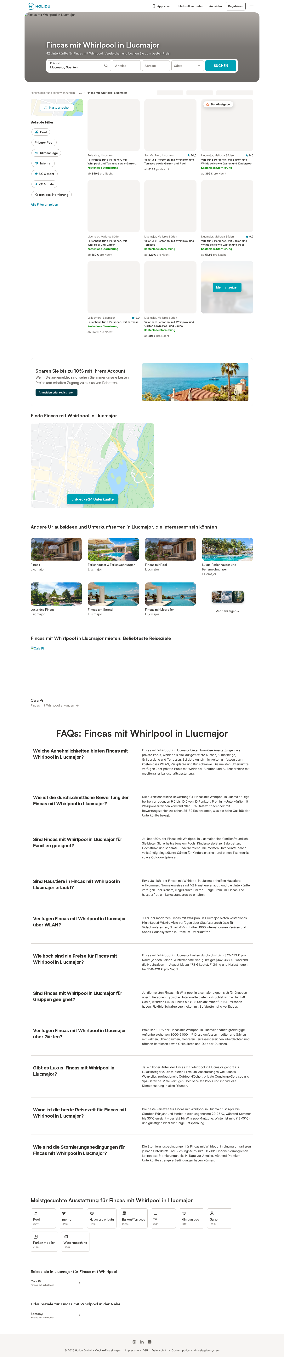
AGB (145, 1350)
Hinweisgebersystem (207, 1350)
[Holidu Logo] (47, 6)
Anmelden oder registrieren (56, 392)
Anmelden (215, 6)
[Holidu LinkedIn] (142, 1341)
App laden (163, 6)
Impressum (132, 1350)
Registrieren (235, 6)
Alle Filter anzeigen (44, 204)
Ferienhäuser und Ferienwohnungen (53, 92)
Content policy (181, 1350)
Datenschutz (160, 1350)
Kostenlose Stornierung (51, 195)
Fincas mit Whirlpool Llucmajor (107, 92)
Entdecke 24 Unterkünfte (92, 499)
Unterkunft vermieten (190, 6)
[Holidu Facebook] (149, 1341)
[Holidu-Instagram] (134, 1341)
